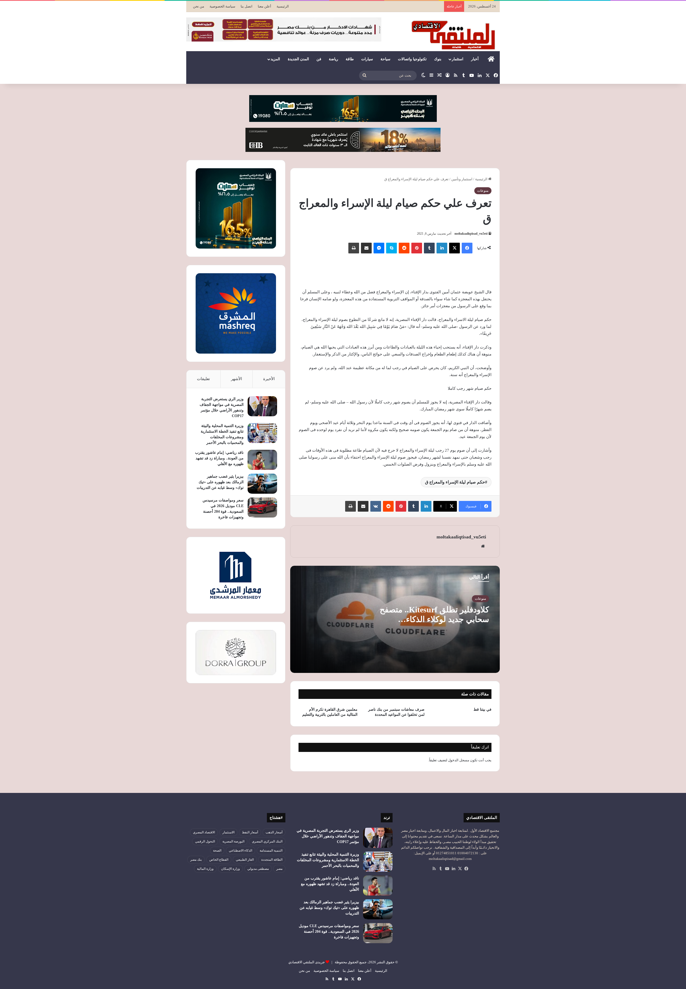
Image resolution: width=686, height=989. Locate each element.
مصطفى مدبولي (258, 869)
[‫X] (454, 248)
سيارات (367, 59)
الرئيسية (283, 6)
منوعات (483, 191)
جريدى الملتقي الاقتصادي (306, 962)
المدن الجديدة (298, 59)
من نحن (198, 6)
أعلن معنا (264, 6)
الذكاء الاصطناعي (240, 850)
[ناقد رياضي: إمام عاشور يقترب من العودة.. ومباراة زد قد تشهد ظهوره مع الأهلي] (262, 460)
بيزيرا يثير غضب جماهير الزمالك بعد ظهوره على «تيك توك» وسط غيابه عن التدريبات (220, 482)
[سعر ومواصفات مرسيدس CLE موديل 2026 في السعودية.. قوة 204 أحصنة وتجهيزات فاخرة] (262, 507)
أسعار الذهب (274, 832)
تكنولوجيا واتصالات (412, 59)
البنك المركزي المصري (267, 841)
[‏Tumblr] (429, 248)
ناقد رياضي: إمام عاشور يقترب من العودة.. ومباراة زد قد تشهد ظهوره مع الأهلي (219, 458)
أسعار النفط (250, 832)
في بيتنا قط (482, 709)
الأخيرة (269, 379)
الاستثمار (228, 832)
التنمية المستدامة (271, 850)
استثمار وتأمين (461, 179)
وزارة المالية (205, 869)
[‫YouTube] (447, 869)
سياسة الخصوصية (222, 6)
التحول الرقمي (205, 841)
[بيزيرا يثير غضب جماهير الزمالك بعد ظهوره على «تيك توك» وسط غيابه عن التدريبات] (262, 484)
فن (318, 59)
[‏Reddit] (404, 248)
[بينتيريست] (416, 248)
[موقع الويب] (483, 546)
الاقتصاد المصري (204, 832)
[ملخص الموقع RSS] (434, 869)
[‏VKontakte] (375, 506)
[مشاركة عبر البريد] (366, 248)
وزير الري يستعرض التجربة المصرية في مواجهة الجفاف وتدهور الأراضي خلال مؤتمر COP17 (328, 836)
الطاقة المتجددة (271, 859)
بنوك (437, 59)
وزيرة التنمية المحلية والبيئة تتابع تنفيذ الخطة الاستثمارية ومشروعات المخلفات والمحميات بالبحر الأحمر (328, 860)
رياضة (333, 59)
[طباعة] (353, 248)
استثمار (457, 59)
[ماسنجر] (379, 248)
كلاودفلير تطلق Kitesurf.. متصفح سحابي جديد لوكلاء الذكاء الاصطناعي (434, 619)
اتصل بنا (246, 6)
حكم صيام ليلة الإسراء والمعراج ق (455, 482)
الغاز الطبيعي (245, 859)
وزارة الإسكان (230, 869)
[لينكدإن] (442, 248)
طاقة (350, 59)
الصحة (217, 850)
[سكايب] (391, 248)
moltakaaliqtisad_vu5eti (470, 233)
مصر (279, 869)
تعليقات (203, 379)
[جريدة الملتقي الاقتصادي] (455, 35)
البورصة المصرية (233, 841)
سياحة (385, 59)
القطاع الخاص (218, 859)
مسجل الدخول (458, 760)
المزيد (275, 59)
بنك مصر (196, 859)
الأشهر (236, 379)
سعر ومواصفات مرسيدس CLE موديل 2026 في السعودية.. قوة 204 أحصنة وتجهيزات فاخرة (329, 931)
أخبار (475, 59)
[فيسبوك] (467, 248)
